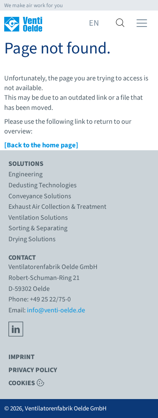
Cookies (21, 382)
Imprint (21, 357)
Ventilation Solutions (38, 217)
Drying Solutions (32, 239)
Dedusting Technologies (42, 185)
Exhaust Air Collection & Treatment (57, 206)
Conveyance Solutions (39, 196)
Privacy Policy (32, 370)
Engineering (25, 174)
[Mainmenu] (142, 23)
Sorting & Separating (37, 228)
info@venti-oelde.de (56, 310)
